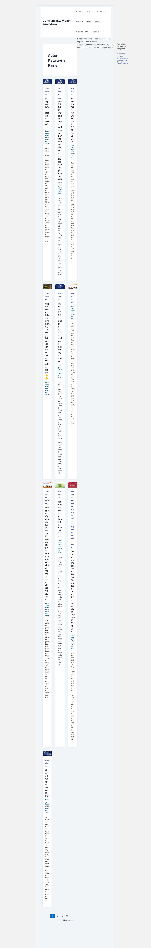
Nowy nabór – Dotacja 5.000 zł (47, 113)
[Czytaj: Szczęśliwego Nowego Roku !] (47, 753)
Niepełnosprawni (82, 32)
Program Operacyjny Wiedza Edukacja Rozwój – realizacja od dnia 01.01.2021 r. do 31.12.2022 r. (47, 553)
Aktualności (100, 12)
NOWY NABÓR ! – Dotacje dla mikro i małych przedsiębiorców (60, 332)
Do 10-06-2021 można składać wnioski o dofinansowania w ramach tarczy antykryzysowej (60, 138)
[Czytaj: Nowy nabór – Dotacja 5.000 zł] (47, 81)
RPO (72, 302)
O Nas (78, 12)
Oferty (88, 22)
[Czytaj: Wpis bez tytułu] (72, 287)
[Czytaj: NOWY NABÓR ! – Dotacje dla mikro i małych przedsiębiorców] (60, 287)
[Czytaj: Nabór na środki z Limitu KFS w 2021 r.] (60, 485)
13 (67, 916)
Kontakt (96, 32)
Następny (68, 920)
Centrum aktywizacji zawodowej (57, 22)
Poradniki (79, 22)
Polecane (97, 22)
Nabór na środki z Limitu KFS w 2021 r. (60, 519)
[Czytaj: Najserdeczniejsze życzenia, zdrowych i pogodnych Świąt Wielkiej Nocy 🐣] (47, 287)
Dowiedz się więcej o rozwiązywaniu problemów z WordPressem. (122, 58)
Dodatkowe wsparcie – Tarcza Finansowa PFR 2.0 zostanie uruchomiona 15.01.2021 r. (73, 591)
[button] (82, 11)
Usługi (88, 12)
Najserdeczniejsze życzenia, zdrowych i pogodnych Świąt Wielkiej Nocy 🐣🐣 (47, 341)
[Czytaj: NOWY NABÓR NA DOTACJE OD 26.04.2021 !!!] (72, 81)
